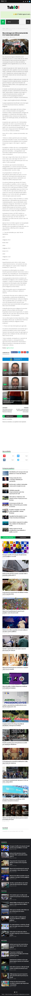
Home (3, 28)
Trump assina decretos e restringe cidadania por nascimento (16, 479)
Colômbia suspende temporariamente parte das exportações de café (16, 492)
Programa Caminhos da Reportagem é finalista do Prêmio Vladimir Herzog (19, 953)
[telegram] (29, 1)
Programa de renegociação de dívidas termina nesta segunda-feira (18, 862)
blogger (20, 416)
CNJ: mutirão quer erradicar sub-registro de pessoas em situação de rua (19, 896)
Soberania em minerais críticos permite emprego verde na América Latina (19, 933)
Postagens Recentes (8, 537)
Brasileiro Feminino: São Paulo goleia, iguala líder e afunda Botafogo (17, 511)
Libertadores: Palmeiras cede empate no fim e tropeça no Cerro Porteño (18, 498)
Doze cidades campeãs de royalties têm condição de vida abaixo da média (18, 524)
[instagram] (27, 1)
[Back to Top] (17, 992)
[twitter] (25, 1)
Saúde (7, 28)
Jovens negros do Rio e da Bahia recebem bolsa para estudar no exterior (18, 505)
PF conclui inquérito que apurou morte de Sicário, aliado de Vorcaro (13, 373)
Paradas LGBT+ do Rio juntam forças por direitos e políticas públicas (18, 918)
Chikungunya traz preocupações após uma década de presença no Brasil (19, 975)
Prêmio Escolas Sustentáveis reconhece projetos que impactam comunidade (19, 983)
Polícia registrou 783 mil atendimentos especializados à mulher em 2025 (17, 530)
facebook (25, 416)
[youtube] (23, 1)
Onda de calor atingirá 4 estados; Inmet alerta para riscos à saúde (15, 401)
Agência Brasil (10, 348)
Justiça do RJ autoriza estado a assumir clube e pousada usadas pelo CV (18, 855)
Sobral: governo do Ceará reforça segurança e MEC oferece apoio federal (19, 946)
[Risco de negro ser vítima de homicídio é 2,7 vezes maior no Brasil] (19, 352)
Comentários (23, 537)
